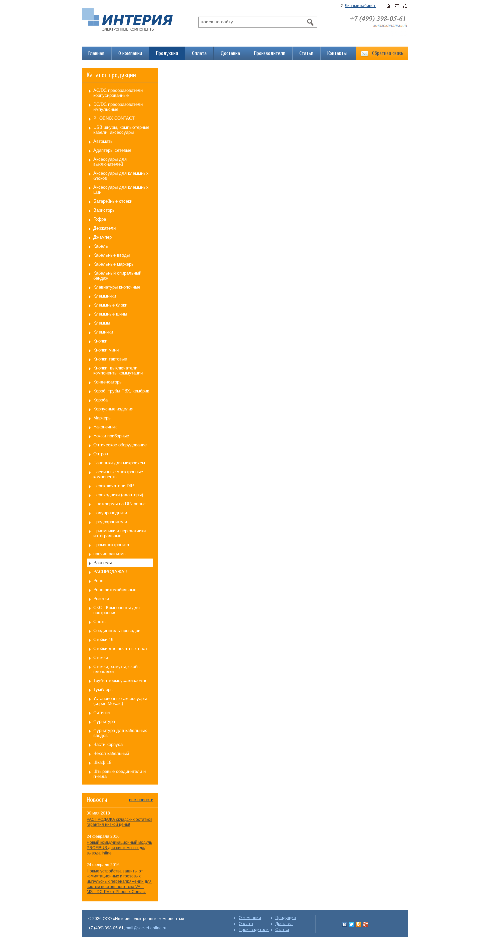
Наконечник (105, 426)
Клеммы (101, 323)
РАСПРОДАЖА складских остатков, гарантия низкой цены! (120, 822)
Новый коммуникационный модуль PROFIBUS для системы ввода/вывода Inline (119, 847)
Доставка (230, 53)
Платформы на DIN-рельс (119, 503)
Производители (269, 53)
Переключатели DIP (113, 485)
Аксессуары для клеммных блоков (121, 176)
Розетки (101, 598)
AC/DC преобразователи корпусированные (118, 93)
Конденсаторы (107, 381)
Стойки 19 (103, 639)
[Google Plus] (365, 924)
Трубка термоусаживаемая (120, 680)
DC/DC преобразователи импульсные (118, 107)
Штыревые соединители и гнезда (119, 774)
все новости (141, 799)
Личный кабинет (360, 5)
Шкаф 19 (102, 762)
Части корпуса (108, 744)
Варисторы (104, 210)
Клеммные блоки (110, 305)
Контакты (337, 53)
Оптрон (100, 453)
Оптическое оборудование (120, 444)
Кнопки (100, 341)
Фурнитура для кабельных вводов (120, 733)
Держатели (104, 228)
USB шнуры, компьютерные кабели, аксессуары (121, 130)
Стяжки (100, 657)
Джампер (102, 237)
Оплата (199, 53)
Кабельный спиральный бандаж (117, 276)
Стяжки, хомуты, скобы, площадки (117, 669)
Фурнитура (104, 721)
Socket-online (127, 19)
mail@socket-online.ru (146, 928)
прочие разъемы (109, 553)
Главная (96, 53)
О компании (130, 53)
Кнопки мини (106, 350)
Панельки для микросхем (119, 462)
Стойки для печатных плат (120, 648)
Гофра (99, 219)
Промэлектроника (111, 544)
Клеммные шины (110, 314)
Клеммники (104, 296)
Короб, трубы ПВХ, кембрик (121, 390)
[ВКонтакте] (344, 924)
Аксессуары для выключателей (110, 162)
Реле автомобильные (114, 589)
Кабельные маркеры (113, 264)
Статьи (306, 53)
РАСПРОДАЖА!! (110, 571)
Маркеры (102, 417)
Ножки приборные (111, 435)
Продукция (167, 53)
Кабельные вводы (111, 255)
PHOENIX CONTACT (114, 118)
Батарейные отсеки (112, 201)
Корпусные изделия (113, 408)
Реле (98, 580)
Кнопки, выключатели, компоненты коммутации (118, 370)
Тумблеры (103, 689)
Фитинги (101, 712)
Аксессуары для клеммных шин (121, 190)
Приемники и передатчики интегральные (119, 533)
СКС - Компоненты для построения (116, 610)
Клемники (103, 332)
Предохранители (110, 521)
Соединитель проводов (116, 630)
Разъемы (102, 562)
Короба (100, 399)
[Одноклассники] (358, 924)
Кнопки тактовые (110, 358)
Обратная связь (387, 53)
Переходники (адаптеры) (118, 494)
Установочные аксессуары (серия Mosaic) (120, 701)
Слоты (99, 621)
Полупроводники (110, 512)
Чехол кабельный (111, 753)
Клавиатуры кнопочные (116, 287)
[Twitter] (351, 924)
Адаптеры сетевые (112, 150)
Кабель (100, 246)
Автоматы (103, 141)
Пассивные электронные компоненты (118, 474)
